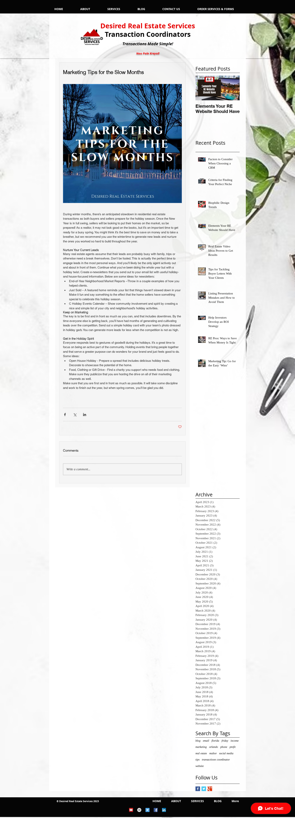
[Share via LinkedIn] (84, 414)
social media (226, 753)
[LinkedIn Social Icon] (164, 810)
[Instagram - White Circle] (139, 810)
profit (233, 746)
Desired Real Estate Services (147, 26)
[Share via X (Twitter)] (75, 414)
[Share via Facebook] (65, 414)
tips (197, 759)
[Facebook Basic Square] (197, 788)
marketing (201, 746)
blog (197, 740)
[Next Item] (233, 88)
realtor (213, 753)
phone (223, 746)
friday (225, 740)
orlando (213, 746)
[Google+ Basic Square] (210, 788)
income (235, 740)
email (206, 740)
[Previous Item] (202, 88)
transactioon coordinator (216, 759)
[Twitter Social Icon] (147, 810)
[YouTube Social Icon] (131, 810)
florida (215, 740)
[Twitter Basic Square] (203, 788)
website (199, 766)
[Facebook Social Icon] (156, 810)
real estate (201, 753)
